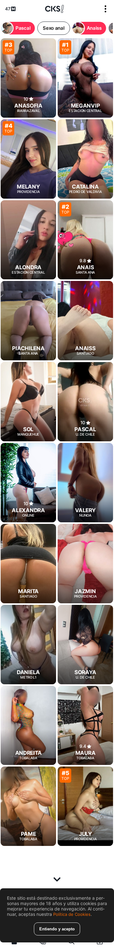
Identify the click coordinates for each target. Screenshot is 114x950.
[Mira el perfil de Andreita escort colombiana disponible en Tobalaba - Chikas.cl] (28, 725)
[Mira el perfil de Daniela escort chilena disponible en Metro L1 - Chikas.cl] (28, 644)
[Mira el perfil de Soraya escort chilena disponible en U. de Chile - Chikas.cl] (85, 644)
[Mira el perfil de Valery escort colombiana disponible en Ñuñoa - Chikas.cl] (85, 482)
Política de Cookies (72, 914)
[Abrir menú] (105, 8)
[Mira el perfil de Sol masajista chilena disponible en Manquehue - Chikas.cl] (28, 401)
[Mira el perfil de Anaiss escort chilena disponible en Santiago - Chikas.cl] (85, 320)
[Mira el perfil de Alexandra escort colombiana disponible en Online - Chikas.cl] (28, 482)
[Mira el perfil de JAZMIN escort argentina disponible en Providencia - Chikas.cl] (85, 563)
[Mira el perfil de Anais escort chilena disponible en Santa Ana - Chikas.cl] (85, 240)
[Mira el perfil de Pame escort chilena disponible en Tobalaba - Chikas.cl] (28, 806)
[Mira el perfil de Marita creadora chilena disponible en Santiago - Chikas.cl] (28, 563)
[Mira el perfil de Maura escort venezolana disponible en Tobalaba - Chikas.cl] (85, 725)
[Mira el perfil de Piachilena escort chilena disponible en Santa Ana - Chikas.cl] (28, 320)
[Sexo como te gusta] (54, 9)
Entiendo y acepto (57, 929)
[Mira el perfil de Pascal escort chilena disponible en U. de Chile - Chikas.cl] (85, 401)
